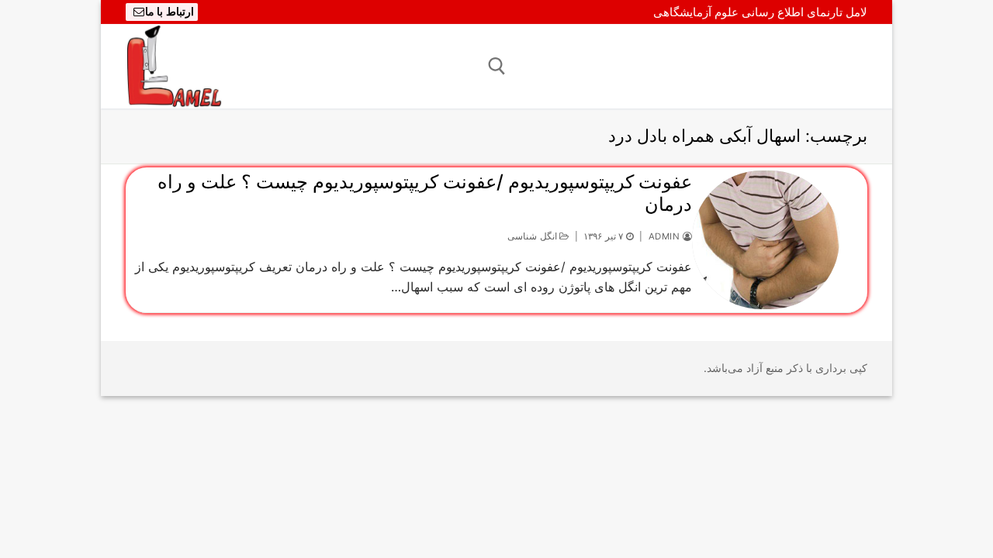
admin (666, 236)
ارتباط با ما (169, 11)
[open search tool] (497, 66)
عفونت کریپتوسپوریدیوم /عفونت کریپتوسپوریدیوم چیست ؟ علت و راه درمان (424, 192)
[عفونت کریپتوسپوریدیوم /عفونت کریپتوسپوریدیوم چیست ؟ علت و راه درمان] (765, 239)
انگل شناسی (533, 236)
